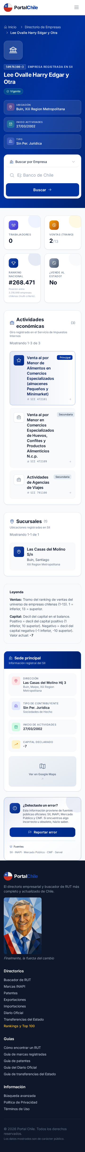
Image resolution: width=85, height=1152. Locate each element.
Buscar (39, 189)
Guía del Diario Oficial (20, 1067)
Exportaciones (15, 1000)
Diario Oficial (13, 1013)
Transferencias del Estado (24, 1019)
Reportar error (45, 832)
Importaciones (15, 1006)
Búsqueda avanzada (20, 1096)
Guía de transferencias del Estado (30, 1074)
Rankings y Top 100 (19, 1026)
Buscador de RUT (17, 980)
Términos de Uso (17, 1109)
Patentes (10, 993)
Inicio (12, 27)
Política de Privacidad (20, 1102)
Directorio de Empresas (43, 27)
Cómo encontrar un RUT (22, 1048)
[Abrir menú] (76, 7)
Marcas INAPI (14, 986)
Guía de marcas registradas (25, 1054)
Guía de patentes (17, 1061)
